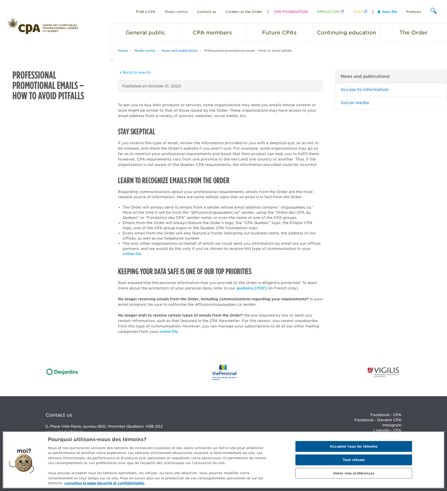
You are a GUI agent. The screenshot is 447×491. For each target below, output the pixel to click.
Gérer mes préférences (354, 473)
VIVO (357, 12)
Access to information (365, 89)
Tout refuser (354, 460)
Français (413, 12)
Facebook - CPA (385, 415)
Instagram (391, 425)
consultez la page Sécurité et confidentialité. (104, 483)
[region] (223, 459)
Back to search (137, 72)
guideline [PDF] (251, 288)
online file (132, 254)
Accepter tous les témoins (354, 446)
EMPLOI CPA (328, 12)
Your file (389, 12)
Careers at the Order (244, 12)
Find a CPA (145, 12)
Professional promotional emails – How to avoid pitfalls (248, 50)
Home (123, 50)
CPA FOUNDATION (291, 12)
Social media (355, 102)
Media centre (176, 12)
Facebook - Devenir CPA (377, 420)
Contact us (206, 12)
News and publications (180, 50)
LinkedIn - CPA (387, 430)
